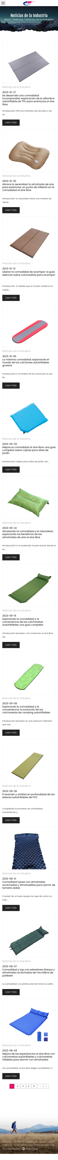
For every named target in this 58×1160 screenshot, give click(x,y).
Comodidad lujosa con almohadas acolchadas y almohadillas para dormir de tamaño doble (28, 885)
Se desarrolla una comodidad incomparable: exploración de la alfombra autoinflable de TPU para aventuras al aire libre (28, 100)
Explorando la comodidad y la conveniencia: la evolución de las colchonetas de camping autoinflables (26, 710)
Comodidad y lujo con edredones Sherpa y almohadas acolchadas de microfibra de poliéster (28, 973)
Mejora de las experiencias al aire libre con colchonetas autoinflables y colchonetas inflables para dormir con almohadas (28, 1057)
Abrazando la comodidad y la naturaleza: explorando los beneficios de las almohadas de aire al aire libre (27, 534)
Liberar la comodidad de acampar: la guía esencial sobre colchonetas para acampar (28, 273)
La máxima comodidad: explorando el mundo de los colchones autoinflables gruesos (25, 363)
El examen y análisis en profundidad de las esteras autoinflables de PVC (28, 796)
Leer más (11, 122)
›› (46, 1086)
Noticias (18, 20)
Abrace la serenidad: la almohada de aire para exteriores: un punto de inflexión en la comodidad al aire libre (28, 187)
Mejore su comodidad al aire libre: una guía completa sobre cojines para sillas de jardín (29, 450)
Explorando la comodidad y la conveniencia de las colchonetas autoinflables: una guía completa (22, 622)
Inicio (7, 20)
